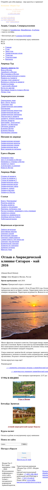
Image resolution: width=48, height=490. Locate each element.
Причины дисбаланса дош (11, 209)
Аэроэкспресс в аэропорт (10, 166)
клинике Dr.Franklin (23, 36)
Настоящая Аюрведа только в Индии (15, 90)
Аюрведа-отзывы (7, 84)
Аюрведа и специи (8, 213)
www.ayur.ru (36, 482)
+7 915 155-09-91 (28, 478)
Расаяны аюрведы (8, 205)
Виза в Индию (6, 70)
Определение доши (8, 100)
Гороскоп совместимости (10, 237)
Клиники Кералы (7, 130)
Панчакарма (5, 108)
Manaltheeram (26, 30)
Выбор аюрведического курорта (13, 76)
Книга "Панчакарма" (9, 201)
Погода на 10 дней (24, 460)
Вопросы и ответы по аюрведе (12, 82)
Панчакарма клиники (9, 132)
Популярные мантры (9, 231)
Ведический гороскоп (9, 235)
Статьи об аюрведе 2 (9, 180)
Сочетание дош (7, 104)
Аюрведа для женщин (9, 207)
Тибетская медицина (9, 219)
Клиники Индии (7, 128)
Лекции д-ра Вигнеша (9, 124)
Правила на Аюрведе (9, 78)
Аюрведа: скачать (7, 188)
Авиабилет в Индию (9, 72)
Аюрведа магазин (7, 190)
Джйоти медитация (8, 229)
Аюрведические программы (11, 106)
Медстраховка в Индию (10, 74)
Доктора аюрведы (8, 120)
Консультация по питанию (11, 149)
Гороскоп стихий (7, 233)
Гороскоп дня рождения (10, 241)
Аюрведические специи (10, 145)
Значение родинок (8, 247)
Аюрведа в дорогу (8, 164)
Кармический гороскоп (10, 243)
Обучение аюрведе (8, 126)
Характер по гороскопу (10, 245)
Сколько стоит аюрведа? (10, 80)
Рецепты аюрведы (8, 203)
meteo (24, 457)
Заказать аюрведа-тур (10, 68)
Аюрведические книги (9, 182)
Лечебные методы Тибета (10, 217)
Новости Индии (7, 168)
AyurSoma (35, 30)
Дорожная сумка (7, 158)
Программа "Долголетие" (10, 122)
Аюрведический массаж (10, 112)
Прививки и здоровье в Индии (12, 162)
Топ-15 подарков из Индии (11, 160)
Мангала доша (6, 249)
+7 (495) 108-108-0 (31, 474)
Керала (24, 453)
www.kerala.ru (26, 482)
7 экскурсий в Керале (9, 86)
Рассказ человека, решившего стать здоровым (18, 211)
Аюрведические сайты (9, 186)
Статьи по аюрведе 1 (9, 178)
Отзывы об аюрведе (8, 176)
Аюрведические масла (9, 147)
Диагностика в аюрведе (10, 116)
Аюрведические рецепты (10, 143)
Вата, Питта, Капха (8, 102)
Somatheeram (15, 30)
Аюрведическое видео (9, 184)
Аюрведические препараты (11, 114)
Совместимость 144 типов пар (12, 239)
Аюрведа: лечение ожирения (12, 118)
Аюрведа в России (8, 192)
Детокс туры (5, 92)
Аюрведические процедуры (11, 110)
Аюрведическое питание (10, 141)
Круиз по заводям (7, 88)
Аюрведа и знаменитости (10, 215)
